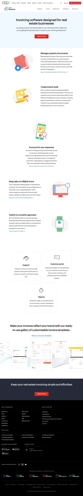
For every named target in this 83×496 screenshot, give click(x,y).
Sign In (66, 3)
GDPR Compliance (37, 487)
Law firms (44, 423)
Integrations (56, 9)
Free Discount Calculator (28, 437)
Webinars (4, 416)
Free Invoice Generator (27, 435)
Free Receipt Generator (7, 437)
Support (24, 413)
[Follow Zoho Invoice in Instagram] (22, 464)
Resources (75, 9)
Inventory (23, 3)
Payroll (29, 3)
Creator (40, 3)
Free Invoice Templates (7, 435)
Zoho (6, 3)
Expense (34, 3)
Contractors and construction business (51, 419)
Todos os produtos (48, 3)
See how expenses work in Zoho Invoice (41, 166)
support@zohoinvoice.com (36, 450)
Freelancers (45, 412)
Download (65, 9)
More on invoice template (41, 336)
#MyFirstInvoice (26, 420)
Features (39, 9)
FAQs (3, 413)
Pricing (48, 9)
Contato (7, 484)
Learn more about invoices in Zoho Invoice (53, 72)
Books (18, 3)
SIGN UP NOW (41, 36)
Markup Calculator (46, 437)
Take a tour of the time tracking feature (21, 197)
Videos (3, 418)
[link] (40, 3)
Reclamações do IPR (30, 484)
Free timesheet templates (8, 439)
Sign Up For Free (75, 3)
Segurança (13, 484)
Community (5, 420)
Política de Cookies (73, 484)
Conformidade (21, 484)
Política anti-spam (41, 484)
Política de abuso (46, 487)
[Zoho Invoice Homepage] (10, 8)
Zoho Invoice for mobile (16, 231)
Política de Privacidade (62, 484)
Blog (23, 418)
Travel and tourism (46, 416)
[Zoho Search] (61, 3)
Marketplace (5, 423)
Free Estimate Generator (48, 435)
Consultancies (45, 414)
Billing (14, 3)
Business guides (26, 416)
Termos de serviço (51, 484)
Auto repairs (45, 421)
